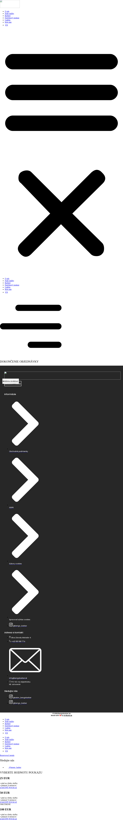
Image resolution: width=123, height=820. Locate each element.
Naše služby (9, 14)
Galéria (7, 20)
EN (6, 25)
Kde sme (8, 22)
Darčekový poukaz (12, 18)
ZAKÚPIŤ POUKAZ (8, 788)
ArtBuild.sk (68, 715)
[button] (61, 152)
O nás (7, 11)
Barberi (7, 16)
